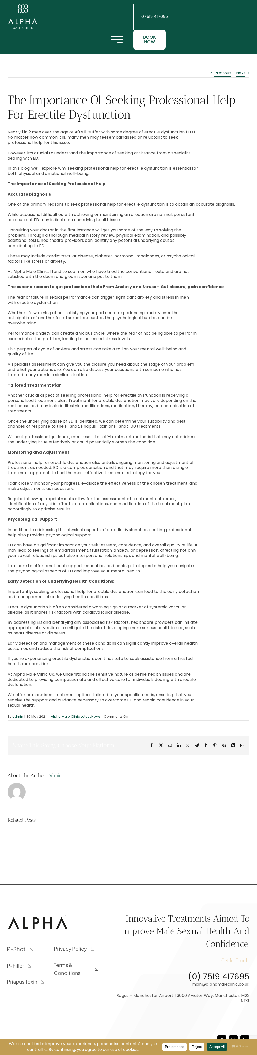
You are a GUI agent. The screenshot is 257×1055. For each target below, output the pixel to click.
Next (240, 73)
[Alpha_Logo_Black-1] (38, 917)
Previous (222, 73)
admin (17, 716)
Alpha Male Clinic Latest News (76, 716)
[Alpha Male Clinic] (23, 6)
